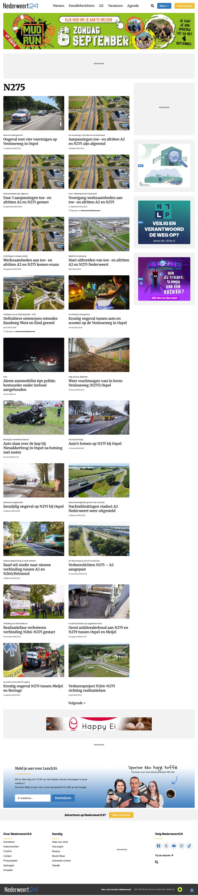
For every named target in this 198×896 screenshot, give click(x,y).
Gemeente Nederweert (90, 210)
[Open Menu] (168, 6)
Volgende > (77, 703)
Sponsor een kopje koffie (153, 767)
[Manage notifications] (192, 890)
